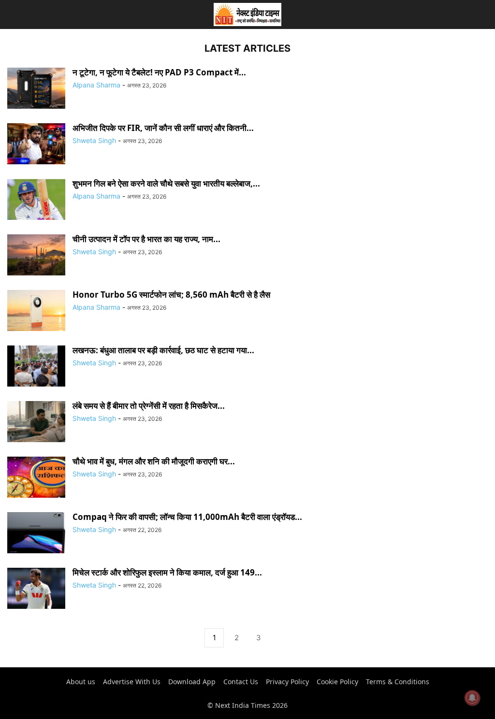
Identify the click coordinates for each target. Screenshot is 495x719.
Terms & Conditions (397, 681)
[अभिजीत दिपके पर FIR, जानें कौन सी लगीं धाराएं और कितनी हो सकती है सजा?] (36, 144)
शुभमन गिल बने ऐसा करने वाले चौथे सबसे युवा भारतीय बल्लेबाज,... (166, 183)
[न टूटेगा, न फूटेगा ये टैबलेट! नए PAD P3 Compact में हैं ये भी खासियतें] (36, 89)
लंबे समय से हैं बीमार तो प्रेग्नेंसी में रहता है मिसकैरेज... (149, 405)
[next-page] (281, 638)
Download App (192, 681)
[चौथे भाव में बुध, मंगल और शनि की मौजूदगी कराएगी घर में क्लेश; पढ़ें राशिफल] (36, 478)
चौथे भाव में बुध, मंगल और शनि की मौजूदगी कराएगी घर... (154, 461)
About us (80, 681)
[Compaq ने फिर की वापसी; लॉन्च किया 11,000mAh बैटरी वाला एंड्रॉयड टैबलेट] (36, 533)
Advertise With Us (131, 681)
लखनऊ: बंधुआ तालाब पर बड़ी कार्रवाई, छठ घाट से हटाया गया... (163, 350)
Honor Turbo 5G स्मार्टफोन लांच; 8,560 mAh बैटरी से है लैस (171, 294)
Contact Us (240, 681)
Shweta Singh (94, 140)
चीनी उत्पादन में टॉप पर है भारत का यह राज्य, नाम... (146, 238)
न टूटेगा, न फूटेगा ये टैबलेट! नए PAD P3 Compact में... (159, 72)
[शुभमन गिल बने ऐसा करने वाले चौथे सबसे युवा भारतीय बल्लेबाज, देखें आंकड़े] (36, 200)
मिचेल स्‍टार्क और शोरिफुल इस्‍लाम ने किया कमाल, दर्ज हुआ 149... (167, 572)
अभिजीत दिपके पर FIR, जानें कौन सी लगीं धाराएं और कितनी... (163, 127)
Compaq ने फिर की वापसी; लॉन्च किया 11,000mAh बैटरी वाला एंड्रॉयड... (187, 516)
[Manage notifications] (472, 697)
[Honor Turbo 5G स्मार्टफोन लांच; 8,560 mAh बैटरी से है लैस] (36, 311)
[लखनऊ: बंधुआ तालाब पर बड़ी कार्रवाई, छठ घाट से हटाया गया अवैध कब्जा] (36, 366)
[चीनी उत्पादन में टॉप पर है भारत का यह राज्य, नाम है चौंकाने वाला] (36, 255)
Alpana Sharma (96, 85)
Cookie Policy (337, 681)
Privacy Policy (287, 681)
